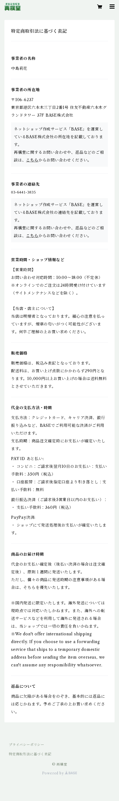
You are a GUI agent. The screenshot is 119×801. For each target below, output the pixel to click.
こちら (32, 160)
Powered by (53, 773)
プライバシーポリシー (26, 745)
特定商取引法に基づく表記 (30, 754)
